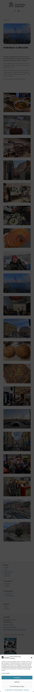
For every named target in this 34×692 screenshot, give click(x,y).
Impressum (26, 689)
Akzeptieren (17, 677)
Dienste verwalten (6, 673)
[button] (31, 657)
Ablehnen (17, 682)
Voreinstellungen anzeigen (17, 686)
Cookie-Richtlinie (8, 689)
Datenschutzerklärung (18, 689)
